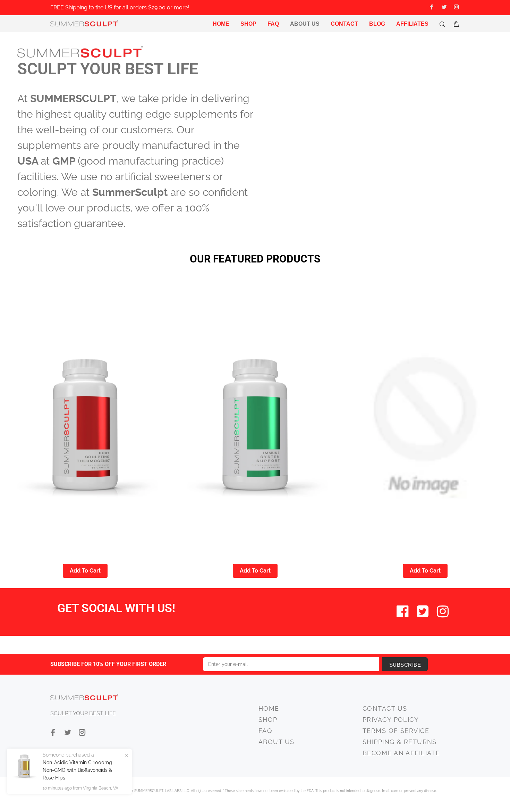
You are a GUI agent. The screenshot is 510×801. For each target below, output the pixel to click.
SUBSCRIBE (405, 665)
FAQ (265, 730)
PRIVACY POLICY (391, 719)
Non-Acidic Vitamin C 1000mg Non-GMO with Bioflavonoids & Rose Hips (77, 770)
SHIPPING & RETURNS (400, 741)
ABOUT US (276, 741)
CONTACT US (385, 708)
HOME (268, 708)
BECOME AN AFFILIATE (401, 753)
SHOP (268, 719)
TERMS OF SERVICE (396, 730)
